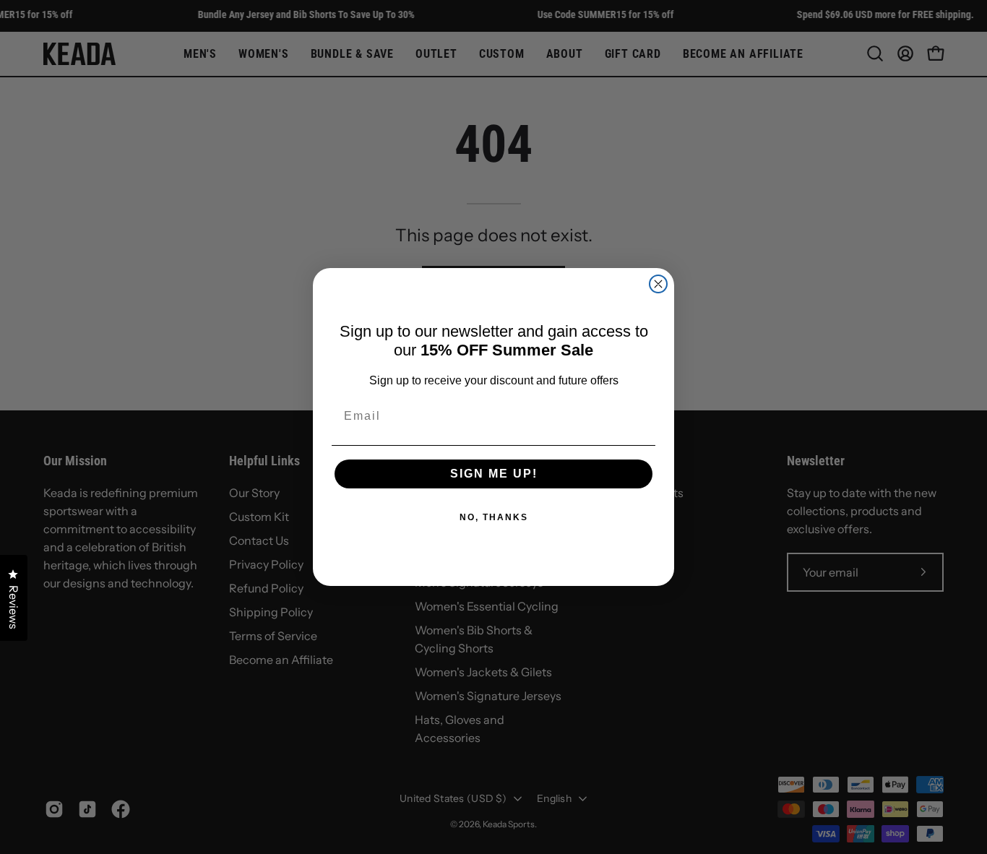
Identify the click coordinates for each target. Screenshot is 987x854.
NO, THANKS (494, 517)
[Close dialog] (658, 284)
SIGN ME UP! (494, 473)
